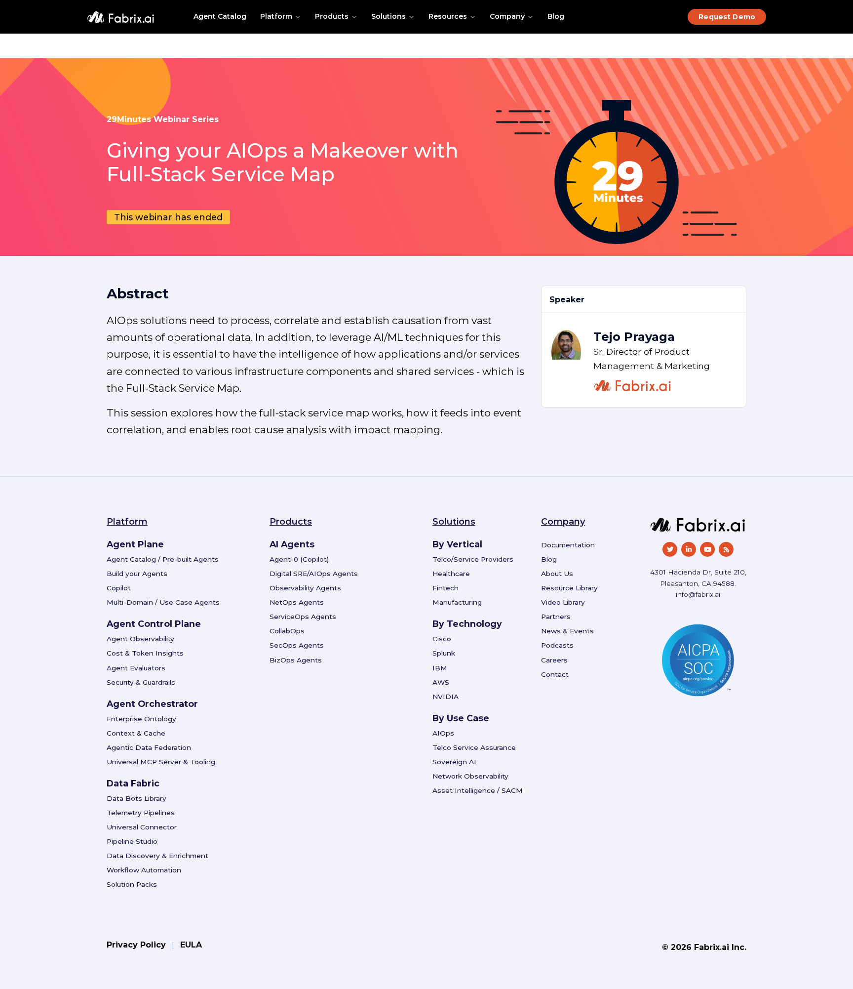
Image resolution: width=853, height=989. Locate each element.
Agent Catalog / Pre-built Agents (163, 559)
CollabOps (287, 631)
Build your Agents (137, 573)
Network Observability (470, 776)
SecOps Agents (297, 645)
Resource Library (569, 588)
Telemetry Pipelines (141, 813)
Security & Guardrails (141, 682)
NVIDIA (445, 697)
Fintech (445, 588)
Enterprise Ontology (141, 719)
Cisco (441, 639)
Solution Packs (132, 884)
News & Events (567, 631)
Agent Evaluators (136, 668)
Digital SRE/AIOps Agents (314, 573)
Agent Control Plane (154, 623)
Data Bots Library (136, 798)
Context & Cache (136, 733)
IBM (439, 668)
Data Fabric (133, 783)
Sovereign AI (454, 762)
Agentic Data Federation (149, 747)
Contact (555, 674)
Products (332, 16)
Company (507, 16)
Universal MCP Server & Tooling (161, 762)
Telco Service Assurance (474, 747)
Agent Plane (135, 544)
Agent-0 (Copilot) (299, 559)
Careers (554, 660)
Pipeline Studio (132, 841)
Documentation (568, 545)
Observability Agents (305, 588)
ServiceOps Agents (303, 616)
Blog (555, 16)
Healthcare (451, 573)
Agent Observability (140, 639)
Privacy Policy (136, 944)
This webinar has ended (168, 217)
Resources (447, 16)
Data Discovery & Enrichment (157, 856)
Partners (556, 616)
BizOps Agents (296, 660)
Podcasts (557, 645)
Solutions (388, 16)
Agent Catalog (220, 16)
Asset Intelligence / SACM (477, 790)
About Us (557, 573)
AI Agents (292, 544)
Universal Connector (142, 827)
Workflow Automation (144, 870)
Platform (276, 16)
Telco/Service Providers (472, 559)
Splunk (443, 653)
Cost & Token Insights (145, 653)
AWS (440, 682)
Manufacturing (457, 602)
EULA (191, 944)
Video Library (563, 602)
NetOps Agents (297, 602)
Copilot (119, 588)
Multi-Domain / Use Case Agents (163, 602)
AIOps (443, 733)
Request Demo (726, 17)
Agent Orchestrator (152, 704)
